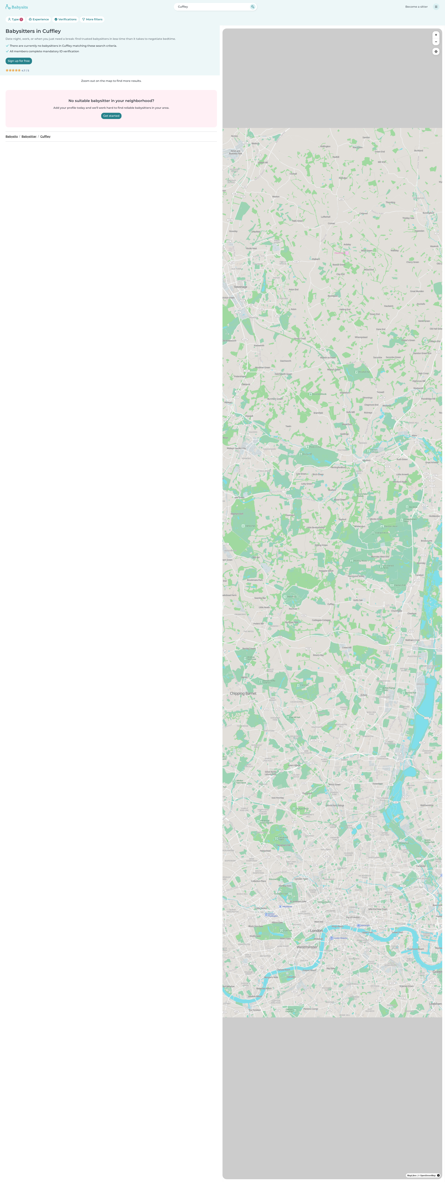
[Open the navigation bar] (436, 6)
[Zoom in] (435, 34)
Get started (111, 115)
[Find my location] (435, 51)
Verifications (67, 19)
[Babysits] (17, 7)
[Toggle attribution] (438, 1175)
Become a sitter (416, 6)
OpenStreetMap (428, 1175)
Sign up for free (19, 61)
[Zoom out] (435, 41)
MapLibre (411, 1175)
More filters (93, 19)
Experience (40, 19)
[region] (332, 603)
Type (16, 19)
